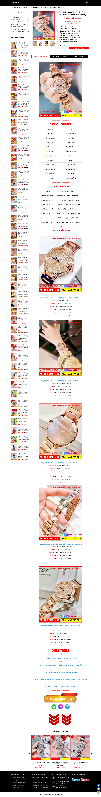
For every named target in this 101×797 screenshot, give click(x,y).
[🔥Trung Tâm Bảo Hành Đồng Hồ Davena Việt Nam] (54, 782)
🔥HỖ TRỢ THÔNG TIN (18, 31)
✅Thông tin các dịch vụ (59, 774)
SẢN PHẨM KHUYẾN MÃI (17, 37)
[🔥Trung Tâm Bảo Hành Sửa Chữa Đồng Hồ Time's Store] (54, 778)
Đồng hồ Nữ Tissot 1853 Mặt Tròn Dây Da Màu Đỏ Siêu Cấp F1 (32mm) (23, 121)
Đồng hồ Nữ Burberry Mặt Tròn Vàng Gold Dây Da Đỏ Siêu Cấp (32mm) (23, 234)
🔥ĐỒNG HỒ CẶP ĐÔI (18, 22)
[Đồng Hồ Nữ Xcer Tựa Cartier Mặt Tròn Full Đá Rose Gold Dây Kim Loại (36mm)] (41, 747)
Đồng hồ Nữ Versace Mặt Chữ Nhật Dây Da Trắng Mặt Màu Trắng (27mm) (23, 52)
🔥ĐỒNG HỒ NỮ (17, 17)
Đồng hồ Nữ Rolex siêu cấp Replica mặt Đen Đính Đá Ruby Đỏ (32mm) (23, 181)
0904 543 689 (46, 785)
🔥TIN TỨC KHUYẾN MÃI (19, 29)
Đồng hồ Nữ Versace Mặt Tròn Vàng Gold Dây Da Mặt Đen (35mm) (23, 61)
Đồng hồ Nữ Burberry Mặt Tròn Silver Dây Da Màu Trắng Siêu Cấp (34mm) (23, 301)
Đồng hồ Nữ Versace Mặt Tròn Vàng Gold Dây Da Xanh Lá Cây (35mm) (23, 95)
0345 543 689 (46, 787)
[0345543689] (98, 792)
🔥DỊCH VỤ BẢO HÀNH (18, 27)
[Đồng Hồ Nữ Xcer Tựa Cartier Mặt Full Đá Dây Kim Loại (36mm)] (60, 747)
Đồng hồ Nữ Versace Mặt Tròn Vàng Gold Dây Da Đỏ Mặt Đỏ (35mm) (23, 69)
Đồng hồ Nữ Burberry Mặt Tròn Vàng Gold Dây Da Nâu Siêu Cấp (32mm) (23, 310)
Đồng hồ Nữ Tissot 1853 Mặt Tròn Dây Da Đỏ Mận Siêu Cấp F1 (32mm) (23, 103)
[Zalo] (98, 788)
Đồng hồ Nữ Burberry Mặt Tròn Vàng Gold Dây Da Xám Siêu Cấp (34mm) (23, 284)
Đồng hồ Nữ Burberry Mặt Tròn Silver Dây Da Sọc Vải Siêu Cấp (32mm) (23, 242)
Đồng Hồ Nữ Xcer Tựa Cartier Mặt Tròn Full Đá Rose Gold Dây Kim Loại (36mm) (41, 764)
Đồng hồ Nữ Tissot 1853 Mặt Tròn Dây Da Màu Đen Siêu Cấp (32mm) (23, 164)
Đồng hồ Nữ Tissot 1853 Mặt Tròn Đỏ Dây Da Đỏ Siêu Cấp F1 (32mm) (23, 139)
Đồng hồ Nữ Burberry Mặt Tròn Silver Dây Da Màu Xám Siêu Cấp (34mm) (23, 293)
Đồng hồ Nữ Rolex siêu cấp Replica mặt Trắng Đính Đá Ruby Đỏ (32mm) (23, 190)
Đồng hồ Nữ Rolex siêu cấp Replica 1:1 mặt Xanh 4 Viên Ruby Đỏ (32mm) (23, 225)
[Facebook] (98, 785)
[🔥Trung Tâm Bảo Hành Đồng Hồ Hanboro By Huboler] (54, 786)
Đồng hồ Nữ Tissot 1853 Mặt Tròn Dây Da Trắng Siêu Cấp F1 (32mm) (23, 173)
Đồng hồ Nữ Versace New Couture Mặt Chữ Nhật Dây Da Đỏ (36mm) (23, 429)
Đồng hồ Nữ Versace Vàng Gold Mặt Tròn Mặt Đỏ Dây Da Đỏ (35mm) (23, 86)
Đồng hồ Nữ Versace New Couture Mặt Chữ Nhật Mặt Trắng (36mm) (23, 438)
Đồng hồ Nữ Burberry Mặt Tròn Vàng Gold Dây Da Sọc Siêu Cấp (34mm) (23, 259)
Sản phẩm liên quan (60, 731)
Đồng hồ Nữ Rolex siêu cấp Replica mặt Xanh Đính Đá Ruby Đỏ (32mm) (23, 217)
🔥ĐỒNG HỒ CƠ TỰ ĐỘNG (19, 24)
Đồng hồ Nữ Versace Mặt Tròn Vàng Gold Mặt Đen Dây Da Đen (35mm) (23, 78)
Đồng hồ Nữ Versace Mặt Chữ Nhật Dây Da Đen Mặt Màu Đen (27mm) (23, 44)
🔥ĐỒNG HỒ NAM (17, 19)
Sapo (61, 794)
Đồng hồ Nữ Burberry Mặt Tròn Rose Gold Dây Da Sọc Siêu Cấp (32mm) (23, 251)
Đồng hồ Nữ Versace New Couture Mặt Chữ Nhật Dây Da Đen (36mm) (23, 446)
